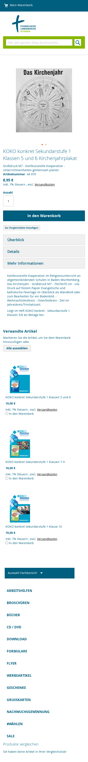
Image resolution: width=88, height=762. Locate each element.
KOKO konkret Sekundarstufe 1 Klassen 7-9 (35, 462)
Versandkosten (45, 184)
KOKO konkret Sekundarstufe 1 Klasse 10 (34, 526)
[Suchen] (77, 42)
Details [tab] (13, 251)
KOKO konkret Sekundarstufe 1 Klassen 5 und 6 (38, 397)
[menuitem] (44, 591)
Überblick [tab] (15, 239)
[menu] (44, 663)
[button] (42, 144)
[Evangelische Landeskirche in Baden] (31, 24)
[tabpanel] (44, 296)
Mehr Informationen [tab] (25, 263)
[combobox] (39, 42)
